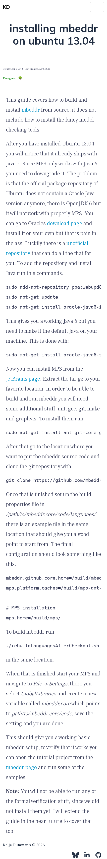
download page (64, 223)
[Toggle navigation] (97, 7)
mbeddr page (21, 767)
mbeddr (31, 109)
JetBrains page (23, 378)
